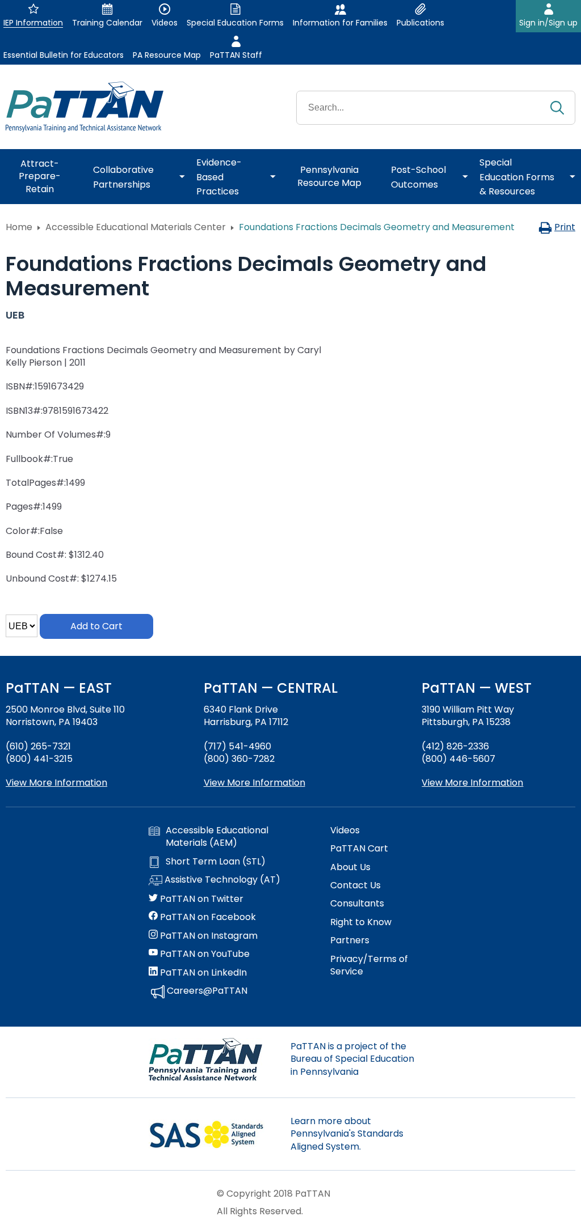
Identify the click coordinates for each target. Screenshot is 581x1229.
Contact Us (355, 885)
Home (19, 227)
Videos (345, 830)
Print (564, 227)
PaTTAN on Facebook (207, 917)
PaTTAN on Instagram (208, 936)
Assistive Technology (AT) (221, 880)
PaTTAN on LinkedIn (202, 973)
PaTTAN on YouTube (204, 954)
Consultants (357, 903)
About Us (350, 867)
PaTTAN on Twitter (200, 899)
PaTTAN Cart (359, 848)
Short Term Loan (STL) (216, 861)
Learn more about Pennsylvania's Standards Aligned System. (346, 1133)
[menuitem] (43, 176)
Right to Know (360, 922)
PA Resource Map (167, 55)
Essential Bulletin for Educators (63, 55)
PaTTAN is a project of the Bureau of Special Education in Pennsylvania (352, 1059)
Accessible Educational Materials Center (135, 227)
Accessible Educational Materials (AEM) (217, 836)
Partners (349, 940)
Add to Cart (96, 626)
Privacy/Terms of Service (369, 965)
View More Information (56, 782)
